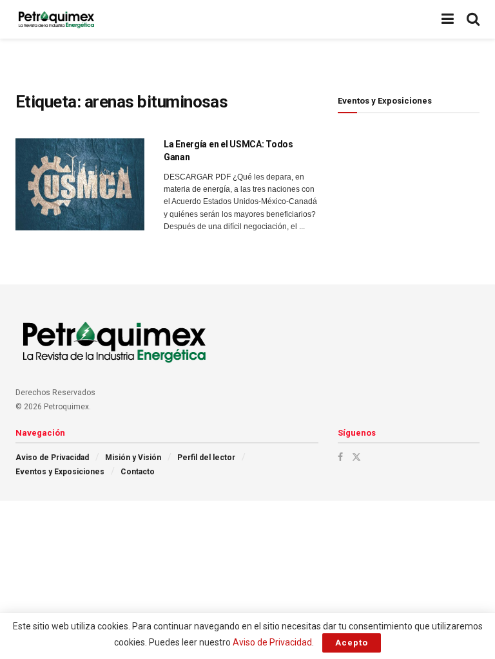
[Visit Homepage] (56, 19)
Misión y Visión (133, 457)
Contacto (138, 471)
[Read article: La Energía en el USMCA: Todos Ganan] (79, 184)
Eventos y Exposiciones (59, 471)
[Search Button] (473, 19)
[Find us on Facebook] (340, 457)
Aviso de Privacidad (52, 457)
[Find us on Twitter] (356, 457)
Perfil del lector (206, 457)
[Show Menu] (448, 19)
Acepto (351, 642)
